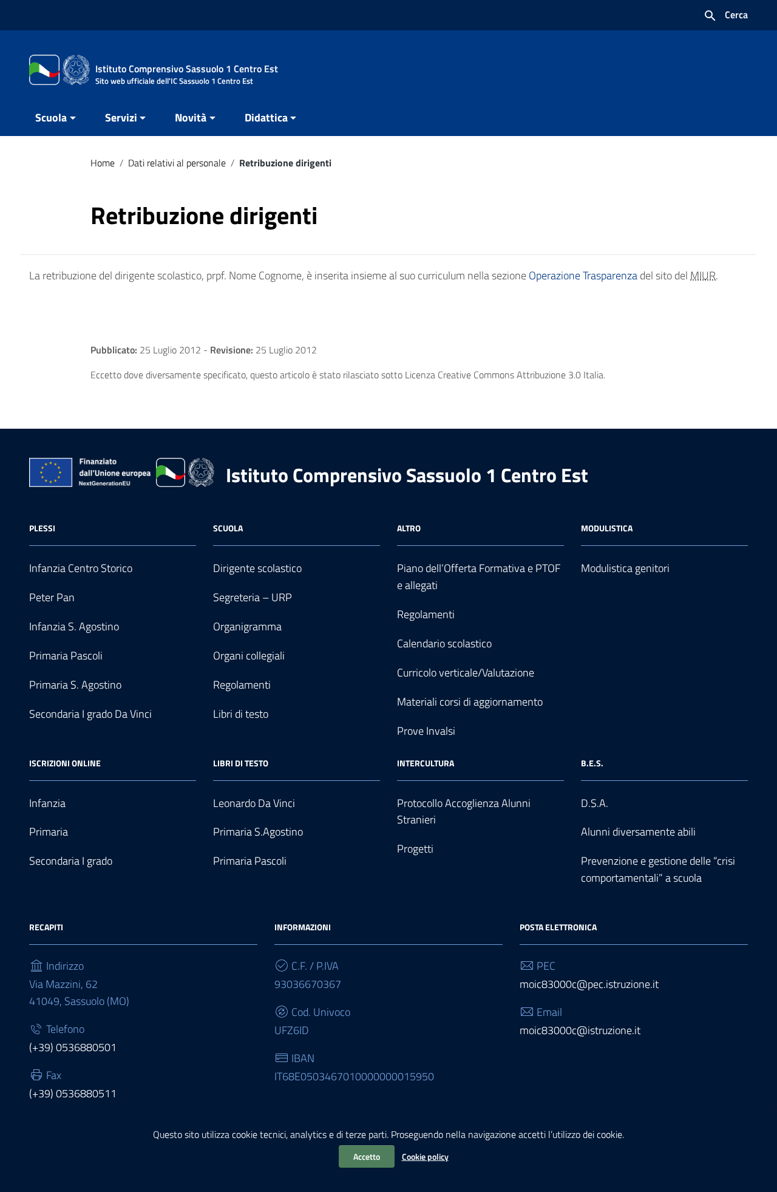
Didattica (266, 117)
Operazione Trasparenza (583, 275)
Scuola (51, 117)
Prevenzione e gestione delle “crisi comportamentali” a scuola (658, 869)
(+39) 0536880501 (73, 1047)
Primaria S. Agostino (75, 684)
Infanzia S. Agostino (74, 626)
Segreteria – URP (252, 597)
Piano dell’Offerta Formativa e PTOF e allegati (478, 576)
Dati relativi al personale (177, 162)
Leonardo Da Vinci (254, 803)
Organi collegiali (249, 655)
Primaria (48, 831)
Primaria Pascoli (66, 655)
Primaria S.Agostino (258, 831)
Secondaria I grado (70, 861)
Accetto (366, 1156)
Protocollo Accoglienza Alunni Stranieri (464, 811)
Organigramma (247, 626)
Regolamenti (242, 684)
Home (102, 162)
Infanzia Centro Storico (80, 568)
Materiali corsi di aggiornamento (470, 701)
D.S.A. (594, 803)
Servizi (121, 117)
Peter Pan (52, 597)
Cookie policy (425, 1156)
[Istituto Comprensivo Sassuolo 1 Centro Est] (59, 69)
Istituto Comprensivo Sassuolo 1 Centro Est (407, 474)
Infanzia (47, 803)
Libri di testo (240, 714)
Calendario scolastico (444, 643)
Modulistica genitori (625, 568)
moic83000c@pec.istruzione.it (589, 984)
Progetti (415, 848)
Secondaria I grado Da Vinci (90, 714)
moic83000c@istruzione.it (580, 1030)
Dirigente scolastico (257, 568)
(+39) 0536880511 (73, 1093)
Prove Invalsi (426, 731)
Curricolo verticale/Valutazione (465, 672)
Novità (190, 117)
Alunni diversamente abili (638, 831)
